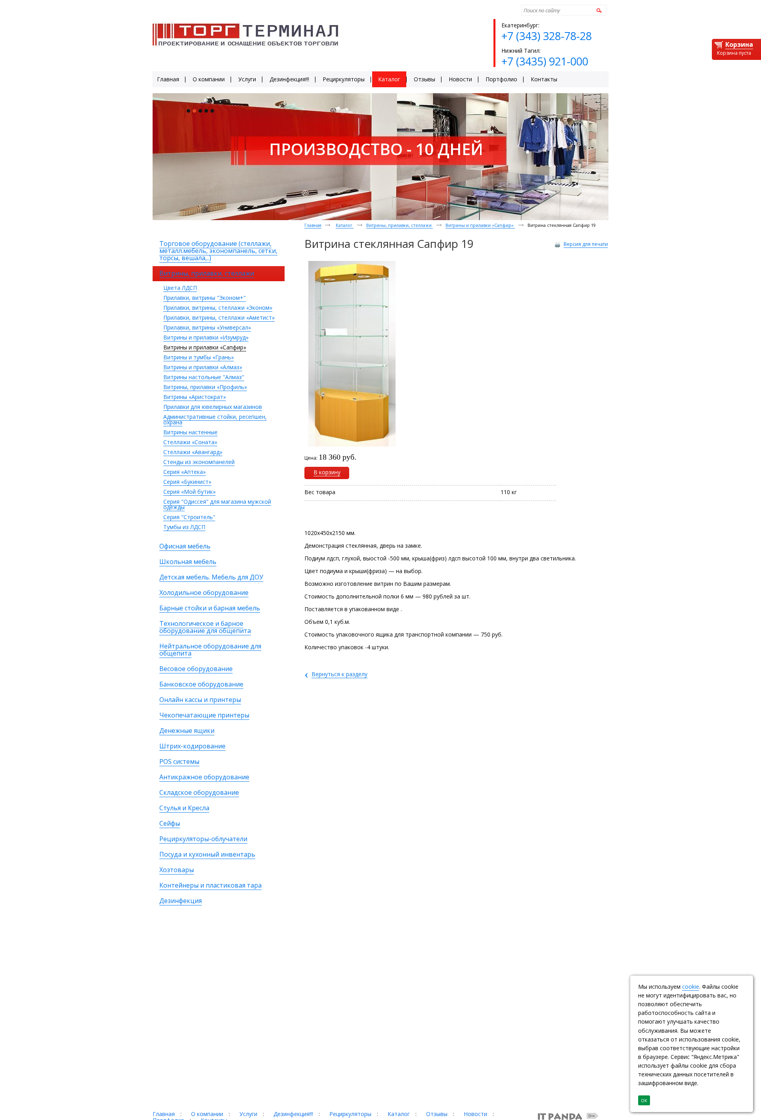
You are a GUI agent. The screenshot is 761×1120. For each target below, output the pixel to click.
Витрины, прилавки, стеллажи (399, 225)
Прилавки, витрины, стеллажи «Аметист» (219, 317)
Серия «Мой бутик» (189, 491)
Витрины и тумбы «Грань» (198, 357)
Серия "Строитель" (189, 517)
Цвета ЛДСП (180, 288)
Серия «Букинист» (187, 481)
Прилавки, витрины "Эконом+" (204, 297)
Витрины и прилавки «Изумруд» (206, 337)
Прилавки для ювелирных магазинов (212, 406)
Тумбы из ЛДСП (184, 527)
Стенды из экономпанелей (199, 462)
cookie (690, 986)
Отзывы (436, 1114)
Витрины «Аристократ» (194, 397)
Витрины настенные (190, 432)
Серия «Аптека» (184, 472)
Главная (312, 225)
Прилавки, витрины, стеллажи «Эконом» (217, 307)
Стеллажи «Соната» (190, 442)
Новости (475, 1114)
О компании (207, 1114)
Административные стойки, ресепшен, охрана (215, 419)
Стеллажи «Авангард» (192, 452)
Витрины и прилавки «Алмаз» (202, 367)
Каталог (345, 225)
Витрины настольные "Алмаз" (203, 377)
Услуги (248, 1114)
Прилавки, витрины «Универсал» (207, 327)
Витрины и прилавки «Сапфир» (204, 347)
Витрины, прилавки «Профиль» (205, 387)
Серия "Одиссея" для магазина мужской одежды (217, 504)
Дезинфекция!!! (293, 1114)
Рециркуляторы (350, 1114)
